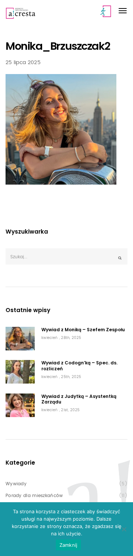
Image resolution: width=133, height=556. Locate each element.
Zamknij (68, 545)
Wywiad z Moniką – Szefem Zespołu (83, 329)
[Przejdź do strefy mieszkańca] (106, 11)
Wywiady (16, 484)
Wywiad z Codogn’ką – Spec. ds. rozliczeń (79, 365)
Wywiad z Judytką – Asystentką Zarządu (78, 399)
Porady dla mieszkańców (34, 495)
